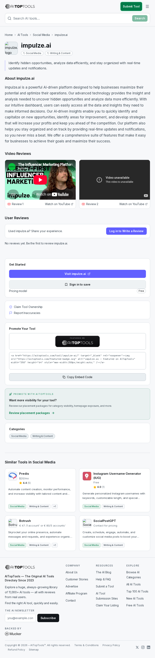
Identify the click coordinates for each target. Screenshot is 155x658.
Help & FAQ (103, 579)
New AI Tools (135, 598)
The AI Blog (103, 572)
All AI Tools (133, 584)
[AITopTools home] (20, 6)
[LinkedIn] (148, 647)
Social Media (41, 34)
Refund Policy (16, 649)
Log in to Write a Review (126, 231)
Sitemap (34, 649)
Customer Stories (77, 579)
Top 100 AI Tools (137, 591)
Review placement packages (29, 413)
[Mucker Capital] (13, 634)
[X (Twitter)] (137, 647)
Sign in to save (79, 284)
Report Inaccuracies (27, 313)
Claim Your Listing (107, 605)
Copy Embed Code (79, 377)
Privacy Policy (111, 645)
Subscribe (48, 618)
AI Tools (23, 34)
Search (140, 18)
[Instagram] (143, 647)
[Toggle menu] (147, 6)
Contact (71, 600)
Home (9, 34)
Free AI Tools (135, 605)
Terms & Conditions (86, 645)
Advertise (72, 586)
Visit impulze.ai (75, 273)
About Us (72, 572)
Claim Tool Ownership (28, 307)
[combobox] (72, 18)
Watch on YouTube (57, 204)
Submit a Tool (105, 586)
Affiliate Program (76, 593)
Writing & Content (60, 53)
